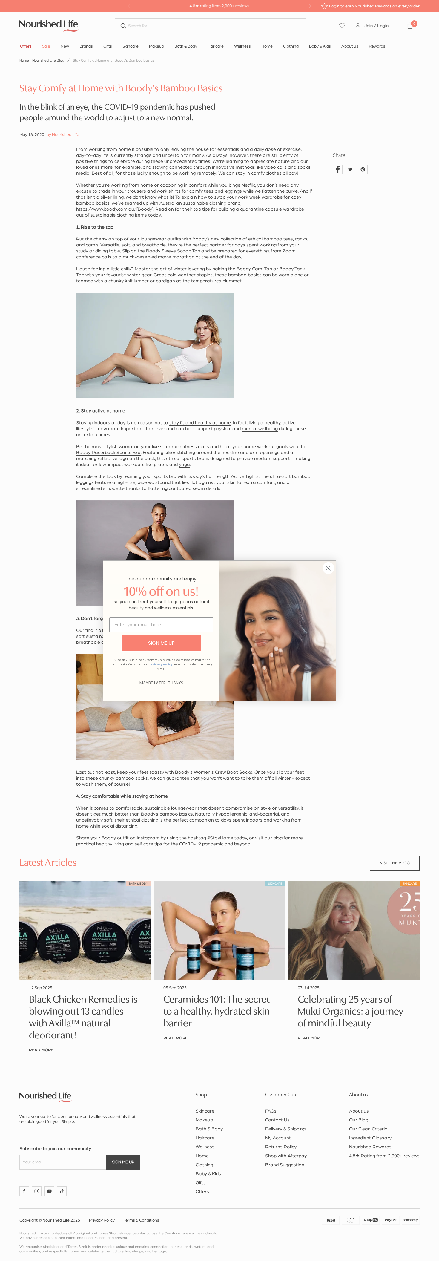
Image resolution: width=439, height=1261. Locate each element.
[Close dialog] (328, 568)
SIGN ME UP (161, 643)
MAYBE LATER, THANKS (161, 683)
